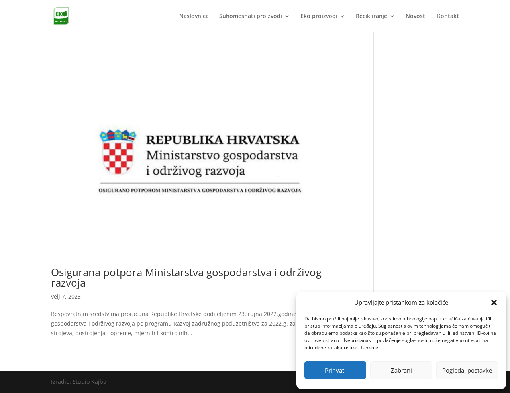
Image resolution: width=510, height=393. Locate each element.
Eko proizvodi (318, 16)
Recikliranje (371, 16)
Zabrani (401, 370)
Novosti (416, 16)
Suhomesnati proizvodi (250, 16)
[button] (494, 303)
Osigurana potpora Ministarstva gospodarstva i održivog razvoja (186, 277)
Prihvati (335, 370)
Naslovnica (194, 16)
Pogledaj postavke (467, 370)
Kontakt (448, 16)
